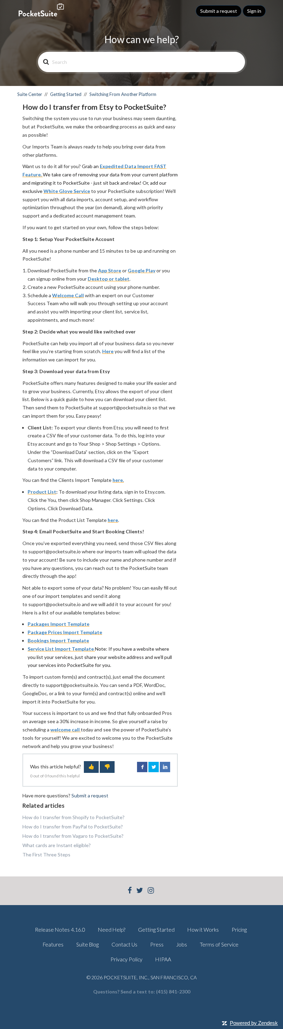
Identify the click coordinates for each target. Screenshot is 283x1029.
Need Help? (111, 929)
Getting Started (65, 94)
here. (118, 480)
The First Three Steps (46, 854)
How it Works (203, 929)
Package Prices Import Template (65, 632)
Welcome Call (68, 295)
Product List (42, 492)
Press (157, 944)
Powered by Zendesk (254, 1023)
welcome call (65, 729)
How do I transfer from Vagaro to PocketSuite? (73, 836)
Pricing (239, 929)
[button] (91, 767)
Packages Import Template (58, 624)
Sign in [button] (254, 11)
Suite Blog (87, 944)
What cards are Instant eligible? (56, 845)
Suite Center (29, 94)
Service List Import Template (61, 649)
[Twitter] (139, 891)
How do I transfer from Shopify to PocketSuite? (73, 817)
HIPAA (163, 959)
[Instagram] (151, 891)
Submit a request (218, 11)
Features (53, 944)
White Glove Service (66, 191)
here (113, 520)
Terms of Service (219, 944)
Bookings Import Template (58, 640)
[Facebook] (130, 891)
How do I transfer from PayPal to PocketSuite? (72, 826)
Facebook (142, 767)
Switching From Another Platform (122, 94)
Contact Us (124, 944)
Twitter (153, 767)
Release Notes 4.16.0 (60, 929)
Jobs (181, 944)
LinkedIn (165, 767)
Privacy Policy (126, 959)
